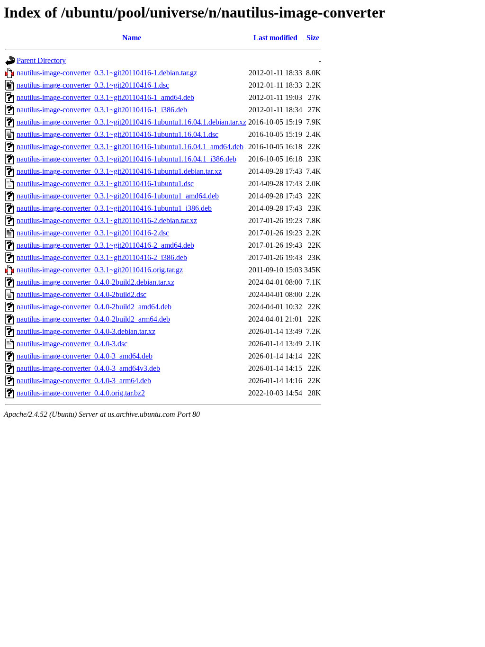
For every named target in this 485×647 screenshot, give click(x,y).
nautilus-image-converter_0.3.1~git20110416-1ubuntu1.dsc (105, 184)
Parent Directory (41, 60)
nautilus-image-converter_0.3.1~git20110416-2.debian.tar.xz (107, 220)
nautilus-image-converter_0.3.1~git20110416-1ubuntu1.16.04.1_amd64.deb (130, 147)
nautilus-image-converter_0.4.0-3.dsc (72, 344)
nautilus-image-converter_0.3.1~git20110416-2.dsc (93, 233)
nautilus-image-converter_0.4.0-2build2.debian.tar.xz (95, 282)
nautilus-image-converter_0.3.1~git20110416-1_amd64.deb (105, 97)
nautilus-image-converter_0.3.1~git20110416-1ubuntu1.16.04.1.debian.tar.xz (131, 122)
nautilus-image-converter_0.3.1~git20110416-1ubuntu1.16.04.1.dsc (117, 134)
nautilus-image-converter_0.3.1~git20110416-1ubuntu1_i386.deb (114, 208)
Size (312, 38)
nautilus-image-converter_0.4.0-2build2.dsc (81, 294)
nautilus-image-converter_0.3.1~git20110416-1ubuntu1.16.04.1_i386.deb (126, 159)
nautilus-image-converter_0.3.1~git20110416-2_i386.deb (102, 257)
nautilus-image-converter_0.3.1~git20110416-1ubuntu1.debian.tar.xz (119, 171)
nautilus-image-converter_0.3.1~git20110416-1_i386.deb (102, 110)
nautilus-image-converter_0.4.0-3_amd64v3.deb (88, 368)
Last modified (275, 38)
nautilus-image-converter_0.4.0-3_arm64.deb (84, 381)
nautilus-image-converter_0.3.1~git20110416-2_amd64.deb (105, 245)
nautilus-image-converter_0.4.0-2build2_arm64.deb (93, 319)
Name (131, 38)
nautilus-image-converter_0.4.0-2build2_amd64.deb (94, 307)
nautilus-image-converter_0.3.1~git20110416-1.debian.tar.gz (107, 73)
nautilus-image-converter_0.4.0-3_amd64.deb (85, 356)
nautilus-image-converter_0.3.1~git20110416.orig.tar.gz (100, 270)
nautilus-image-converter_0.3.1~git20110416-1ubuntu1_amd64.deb (118, 196)
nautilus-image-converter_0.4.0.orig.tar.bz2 (81, 393)
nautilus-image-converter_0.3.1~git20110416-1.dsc (93, 85)
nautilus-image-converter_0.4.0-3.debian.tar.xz (86, 331)
